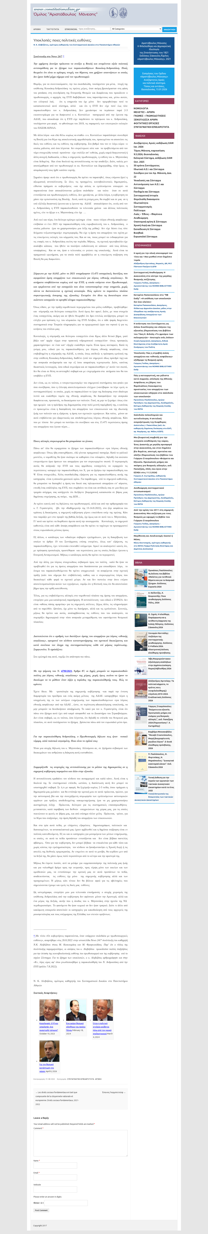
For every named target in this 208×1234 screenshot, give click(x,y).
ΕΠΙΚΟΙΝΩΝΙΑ (71, 29)
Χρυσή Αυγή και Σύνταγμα (148, 225)
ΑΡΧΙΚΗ (37, 29)
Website (37, 1185)
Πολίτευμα (139, 210)
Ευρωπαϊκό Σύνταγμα (145, 236)
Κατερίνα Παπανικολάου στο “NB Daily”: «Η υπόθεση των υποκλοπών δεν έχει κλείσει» (152, 298)
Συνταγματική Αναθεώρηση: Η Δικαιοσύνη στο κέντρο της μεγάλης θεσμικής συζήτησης (153, 276)
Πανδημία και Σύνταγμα (146, 191)
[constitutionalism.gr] (82, 21)
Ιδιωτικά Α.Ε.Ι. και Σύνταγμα (149, 169)
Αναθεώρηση (141, 218)
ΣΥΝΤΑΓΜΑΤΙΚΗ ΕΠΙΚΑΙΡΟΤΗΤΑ (80, 1079)
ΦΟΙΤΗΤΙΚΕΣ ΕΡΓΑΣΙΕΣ (146, 123)
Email (37, 1173)
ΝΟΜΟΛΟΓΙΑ (141, 108)
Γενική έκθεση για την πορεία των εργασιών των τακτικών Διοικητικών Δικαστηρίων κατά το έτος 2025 (161, 784)
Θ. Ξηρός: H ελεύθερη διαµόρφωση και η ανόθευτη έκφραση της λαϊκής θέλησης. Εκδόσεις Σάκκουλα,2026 (161, 621)
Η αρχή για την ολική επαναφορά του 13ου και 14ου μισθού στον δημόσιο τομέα (153, 256)
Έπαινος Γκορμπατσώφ (114, 1092)
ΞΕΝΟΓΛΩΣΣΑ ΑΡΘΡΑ (146, 119)
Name (37, 1161)
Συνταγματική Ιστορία (146, 195)
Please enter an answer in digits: (48, 1197)
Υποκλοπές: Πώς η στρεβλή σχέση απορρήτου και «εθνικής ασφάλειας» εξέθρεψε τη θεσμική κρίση (153, 356)
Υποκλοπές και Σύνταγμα (147, 180)
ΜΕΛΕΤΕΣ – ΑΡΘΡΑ (144, 112)
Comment (38, 1128)
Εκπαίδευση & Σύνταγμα (147, 229)
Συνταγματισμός (143, 206)
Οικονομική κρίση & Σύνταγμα (150, 221)
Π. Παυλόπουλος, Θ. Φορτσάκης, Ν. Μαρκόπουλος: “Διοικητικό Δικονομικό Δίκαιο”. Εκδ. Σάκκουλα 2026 (161, 760)
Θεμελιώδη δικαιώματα (146, 199)
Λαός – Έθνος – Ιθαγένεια (148, 214)
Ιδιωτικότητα (141, 203)
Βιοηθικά (138, 233)
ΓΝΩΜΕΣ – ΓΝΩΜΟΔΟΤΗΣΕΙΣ (150, 116)
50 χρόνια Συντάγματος (147, 165)
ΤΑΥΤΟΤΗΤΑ (52, 29)
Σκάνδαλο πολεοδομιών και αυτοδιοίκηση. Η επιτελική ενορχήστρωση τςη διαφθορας (150, 418)
